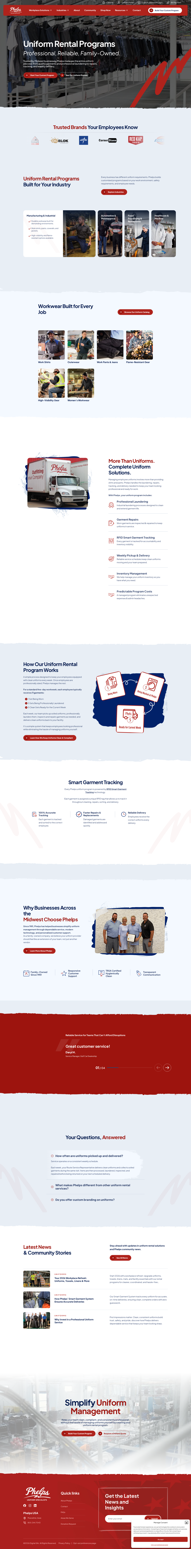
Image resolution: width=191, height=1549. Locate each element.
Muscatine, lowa (34, 1518)
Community (90, 10)
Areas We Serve (67, 1518)
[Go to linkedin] (35, 1505)
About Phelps (66, 1500)
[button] (186, 1522)
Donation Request (68, 1524)
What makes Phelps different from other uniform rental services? (92, 1186)
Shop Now (105, 10)
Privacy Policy (64, 1543)
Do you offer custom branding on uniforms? (85, 1199)
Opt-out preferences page (159, 1545)
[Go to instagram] (30, 1505)
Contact (137, 10)
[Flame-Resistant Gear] (139, 348)
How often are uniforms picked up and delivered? (89, 1155)
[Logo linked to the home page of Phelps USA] (15, 10)
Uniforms (61, 1274)
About (77, 10)
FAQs (63, 1512)
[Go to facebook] (24, 1505)
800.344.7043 (33, 1522)
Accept (161, 1539)
